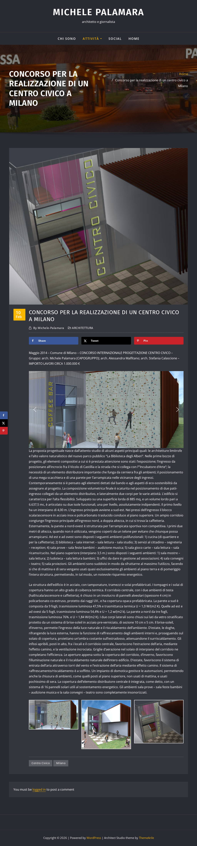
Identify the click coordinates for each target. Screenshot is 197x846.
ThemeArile (146, 838)
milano (61, 763)
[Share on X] (4, 423)
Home (134, 39)
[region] (106, 409)
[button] (35, 409)
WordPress (94, 838)
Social (115, 39)
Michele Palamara (98, 12)
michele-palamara (48, 328)
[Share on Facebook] (4, 415)
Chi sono (67, 39)
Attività (91, 39)
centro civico (41, 763)
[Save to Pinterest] (4, 431)
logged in (39, 789)
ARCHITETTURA (82, 328)
